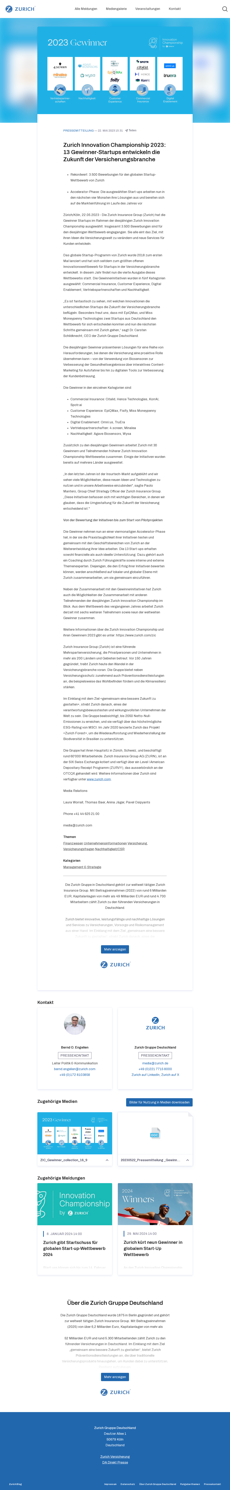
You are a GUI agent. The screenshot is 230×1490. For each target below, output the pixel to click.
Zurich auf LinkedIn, (146, 1075)
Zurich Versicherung (115, 1457)
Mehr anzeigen (115, 949)
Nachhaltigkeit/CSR (110, 849)
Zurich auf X (170, 1075)
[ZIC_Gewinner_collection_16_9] (74, 1133)
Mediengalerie (116, 9)
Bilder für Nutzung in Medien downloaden (159, 1102)
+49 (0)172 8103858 (74, 1075)
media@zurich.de (155, 1063)
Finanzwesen (73, 843)
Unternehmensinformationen (105, 843)
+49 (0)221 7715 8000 (155, 1069)
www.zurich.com (99, 779)
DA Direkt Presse (115, 1462)
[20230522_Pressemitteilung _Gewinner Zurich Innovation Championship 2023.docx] (155, 1133)
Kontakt (175, 9)
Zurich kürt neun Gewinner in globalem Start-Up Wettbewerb (153, 1248)
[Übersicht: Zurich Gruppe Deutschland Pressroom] (20, 9)
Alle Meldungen (86, 9)
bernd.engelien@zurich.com (74, 1069)
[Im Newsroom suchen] (225, 9)
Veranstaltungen (147, 9)
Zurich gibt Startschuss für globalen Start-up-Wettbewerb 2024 (74, 1248)
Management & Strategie (82, 867)
